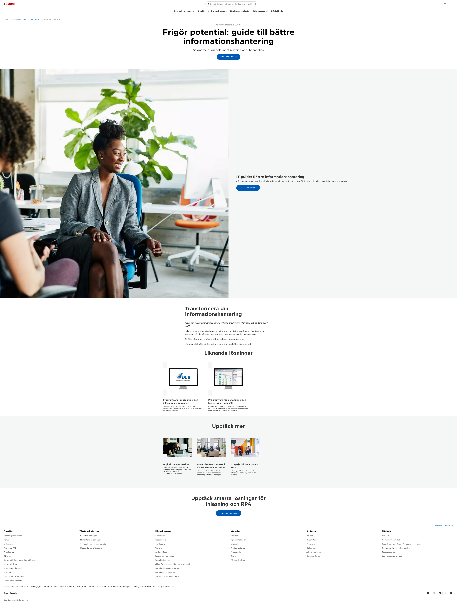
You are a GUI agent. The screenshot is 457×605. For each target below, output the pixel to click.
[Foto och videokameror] (196, 11)
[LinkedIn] (439, 593)
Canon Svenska (11, 593)
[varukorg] (451, 4)
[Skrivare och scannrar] (228, 11)
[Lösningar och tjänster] (251, 11)
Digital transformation (176, 464)
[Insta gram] (434, 593)
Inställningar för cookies (163, 586)
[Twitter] (445, 593)
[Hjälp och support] (269, 11)
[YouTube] (451, 593)
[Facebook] (428, 593)
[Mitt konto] (445, 4)
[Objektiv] (206, 11)
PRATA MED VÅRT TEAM (228, 513)
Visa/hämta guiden (229, 57)
